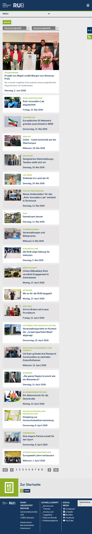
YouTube (69, 520)
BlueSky (69, 514)
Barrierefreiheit (27, 525)
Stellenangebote (50, 520)
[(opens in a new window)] (43, 5)
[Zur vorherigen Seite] (12, 470)
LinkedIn (69, 512)
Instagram (70, 508)
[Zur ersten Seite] (5, 470)
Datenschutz (26, 522)
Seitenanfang (84, 503)
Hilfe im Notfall (50, 517)
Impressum (25, 528)
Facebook (70, 517)
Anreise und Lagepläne (48, 513)
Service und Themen (48, 507)
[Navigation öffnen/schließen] (87, 5)
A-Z (89, 30)
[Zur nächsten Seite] (50, 470)
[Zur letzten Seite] (56, 470)
